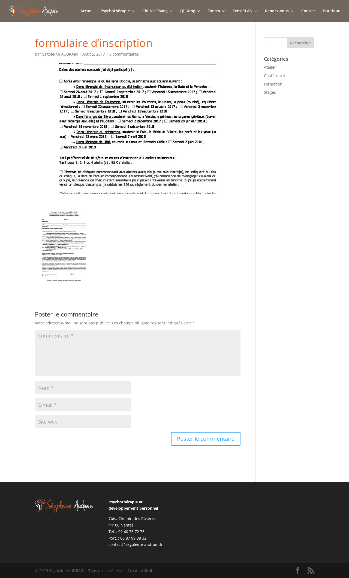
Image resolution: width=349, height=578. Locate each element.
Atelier (270, 67)
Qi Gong (187, 11)
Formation (273, 84)
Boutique (331, 11)
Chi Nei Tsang (155, 11)
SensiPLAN (242, 11)
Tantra (214, 11)
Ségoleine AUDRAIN (60, 54)
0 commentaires (124, 54)
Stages (270, 92)
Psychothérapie (115, 11)
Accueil (87, 11)
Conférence (274, 75)
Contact (308, 11)
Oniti (149, 570)
